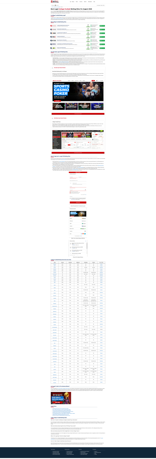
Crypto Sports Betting (84, 454)
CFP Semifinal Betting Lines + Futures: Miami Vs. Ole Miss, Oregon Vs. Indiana (64, 413)
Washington (54, 374)
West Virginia (55, 377)
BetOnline (101, 267)
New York (54, 335)
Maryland (54, 303)
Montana (54, 319)
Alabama (54, 264)
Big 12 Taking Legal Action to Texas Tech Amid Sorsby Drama (61, 409)
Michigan (54, 308)
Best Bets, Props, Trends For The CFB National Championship (61, 412)
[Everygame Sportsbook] (54, 37)
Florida (55, 277)
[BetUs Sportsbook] (53, 40)
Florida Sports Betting (56, 451)
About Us (96, 451)
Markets (85, 1)
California (54, 270)
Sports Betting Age (69, 452)
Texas (55, 364)
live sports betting (80, 167)
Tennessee (54, 361)
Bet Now (103, 25)
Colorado (54, 272)
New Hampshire (54, 327)
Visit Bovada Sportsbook (78, 113)
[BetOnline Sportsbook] (53, 29)
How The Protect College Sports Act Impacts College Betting (62, 410)
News (94, 1)
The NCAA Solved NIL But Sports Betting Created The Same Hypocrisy (63, 411)
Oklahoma (54, 345)
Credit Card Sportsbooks (84, 453)
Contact (96, 454)
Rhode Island (55, 353)
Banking (73, 1)
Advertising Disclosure (98, 452)
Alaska (55, 265)
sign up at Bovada (61, 161)
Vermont (54, 369)
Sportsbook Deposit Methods (85, 451)
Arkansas (54, 269)
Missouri (55, 316)
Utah (54, 366)
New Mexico (54, 332)
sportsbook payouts (75, 169)
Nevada (55, 324)
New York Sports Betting (56, 454)
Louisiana (54, 298)
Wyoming (54, 382)
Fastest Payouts (83, 452)
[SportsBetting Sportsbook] (54, 44)
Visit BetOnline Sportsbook (78, 152)
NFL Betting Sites (69, 453)
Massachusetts (54, 306)
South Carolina (55, 356)
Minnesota (54, 311)
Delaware (54, 275)
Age (70, 1)
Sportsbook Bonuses (70, 451)
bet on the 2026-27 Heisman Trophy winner (63, 388)
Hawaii (55, 280)
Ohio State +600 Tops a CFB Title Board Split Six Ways (61, 408)
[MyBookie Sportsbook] (53, 33)
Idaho (54, 282)
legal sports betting (63, 159)
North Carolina (55, 337)
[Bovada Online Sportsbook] (53, 25)
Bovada (101, 264)
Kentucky (54, 295)
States (77, 1)
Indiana (55, 287)
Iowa (54, 290)
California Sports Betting (56, 453)
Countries (81, 1)
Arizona (55, 267)
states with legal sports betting (58, 18)
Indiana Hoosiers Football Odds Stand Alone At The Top (61, 414)
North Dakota (55, 340)
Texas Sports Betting (56, 452)
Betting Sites (90, 1)
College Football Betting (70, 454)
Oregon (55, 348)
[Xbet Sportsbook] (54, 48)
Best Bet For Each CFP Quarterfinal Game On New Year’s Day (61, 415)
